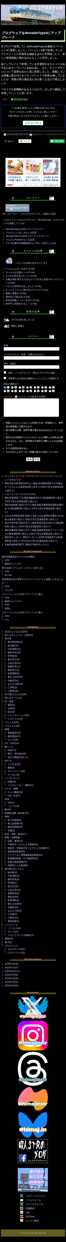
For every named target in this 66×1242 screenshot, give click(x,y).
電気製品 (12, 732)
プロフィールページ (35, 1196)
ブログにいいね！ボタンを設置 (21, 232)
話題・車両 (13, 841)
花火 (10, 712)
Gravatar (10, 452)
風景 (10, 705)
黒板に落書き (12, 293)
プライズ (9, 722)
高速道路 (12, 921)
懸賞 (10, 767)
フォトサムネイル (34, 1204)
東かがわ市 (13, 677)
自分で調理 (13, 757)
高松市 (11, 670)
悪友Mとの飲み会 (14, 297)
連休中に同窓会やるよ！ (18, 303)
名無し (8, 608)
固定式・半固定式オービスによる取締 (26, 848)
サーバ (11, 931)
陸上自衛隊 (13, 820)
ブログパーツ (14, 952)
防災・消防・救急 (13, 834)
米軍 (10, 830)
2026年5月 (10, 975)
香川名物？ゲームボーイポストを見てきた (23, 568)
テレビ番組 (13, 792)
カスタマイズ (14, 949)
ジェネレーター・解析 (19, 785)
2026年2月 (10, 985)
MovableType (21, 99)
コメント (8, 396)
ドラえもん (10, 726)
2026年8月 (10, 964)
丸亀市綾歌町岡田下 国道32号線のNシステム (27, 544)
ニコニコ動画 (32, 1220)
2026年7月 (10, 967)
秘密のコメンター (13, 564)
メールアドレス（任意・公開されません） (24, 354)
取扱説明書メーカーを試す (19, 300)
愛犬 (7, 942)
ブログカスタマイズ (55, 134)
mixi (28, 1212)
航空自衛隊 (13, 827)
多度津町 (12, 673)
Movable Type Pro (38, 1233)
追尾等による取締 (16, 865)
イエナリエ (13, 719)
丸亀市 (11, 680)
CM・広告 (13, 795)
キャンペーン (14, 771)
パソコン (12, 928)
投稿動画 (30, 1208)
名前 (6, 345)
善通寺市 (12, 666)
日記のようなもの (13, 631)
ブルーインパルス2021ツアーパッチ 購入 (22, 612)
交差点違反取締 (15, 862)
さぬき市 (12, 663)
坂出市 (11, 659)
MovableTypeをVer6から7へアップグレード (27, 236)
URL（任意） (10, 363)
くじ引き (12, 764)
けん (7, 619)
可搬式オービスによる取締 (21, 844)
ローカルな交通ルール (17, 272)
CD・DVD (10, 743)
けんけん (9, 590)
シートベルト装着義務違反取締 (23, 855)
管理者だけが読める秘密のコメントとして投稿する (33, 378)
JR (9, 802)
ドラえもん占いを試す (17, 269)
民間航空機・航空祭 (15, 813)
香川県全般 (13, 642)
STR (7, 560)
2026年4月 (10, 978)
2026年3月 (10, 982)
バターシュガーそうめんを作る (20, 494)
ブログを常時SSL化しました (20, 286)
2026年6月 (10, 971)
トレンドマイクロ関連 (19, 935)
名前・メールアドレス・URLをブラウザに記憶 (31, 373)
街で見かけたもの (13, 694)
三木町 (11, 687)
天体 (10, 708)
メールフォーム (33, 1200)
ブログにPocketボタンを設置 (20, 239)
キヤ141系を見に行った (17, 276)
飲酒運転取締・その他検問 (21, 858)
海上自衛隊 (13, 823)
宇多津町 (12, 649)
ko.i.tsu (8, 575)
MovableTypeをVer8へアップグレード (24, 229)
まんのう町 (13, 684)
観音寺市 (12, 652)
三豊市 (11, 691)
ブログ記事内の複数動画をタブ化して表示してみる (31, 243)
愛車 (7, 938)
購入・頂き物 (14, 753)
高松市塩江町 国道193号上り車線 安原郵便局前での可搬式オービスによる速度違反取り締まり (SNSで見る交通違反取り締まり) (34, 487)
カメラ (11, 740)
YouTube (30, 1216)
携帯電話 (12, 736)
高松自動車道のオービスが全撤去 (18, 556)
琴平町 (11, 656)
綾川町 (11, 645)
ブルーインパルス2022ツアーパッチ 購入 (22, 594)
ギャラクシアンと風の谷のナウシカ (23, 290)
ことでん (12, 806)
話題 (10, 781)
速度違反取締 (14, 851)
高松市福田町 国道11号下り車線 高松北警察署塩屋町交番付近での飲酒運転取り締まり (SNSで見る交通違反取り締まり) (34, 508)
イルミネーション (16, 715)
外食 (10, 750)
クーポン (12, 774)
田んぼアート (11, 698)
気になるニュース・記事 (17, 635)
